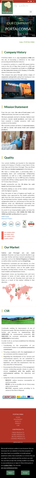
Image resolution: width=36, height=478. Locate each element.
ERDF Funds (5, 216)
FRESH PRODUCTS (18, 432)
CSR (18, 425)
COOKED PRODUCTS (18, 438)
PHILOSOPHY (18, 419)
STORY (18, 417)
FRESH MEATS (18, 442)
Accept (25, 473)
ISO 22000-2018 (9, 232)
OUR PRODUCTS (18, 429)
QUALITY (18, 421)
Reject (10, 473)
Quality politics (9, 238)
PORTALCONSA (18, 414)
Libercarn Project (7, 218)
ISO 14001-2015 (9, 236)
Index (21, 42)
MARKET (18, 423)
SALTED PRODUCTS (18, 436)
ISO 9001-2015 (9, 234)
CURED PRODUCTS (18, 434)
